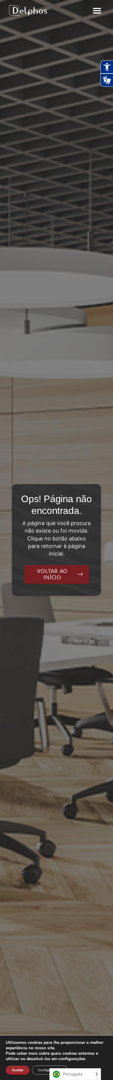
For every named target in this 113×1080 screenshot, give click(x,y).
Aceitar (18, 1070)
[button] (97, 10)
